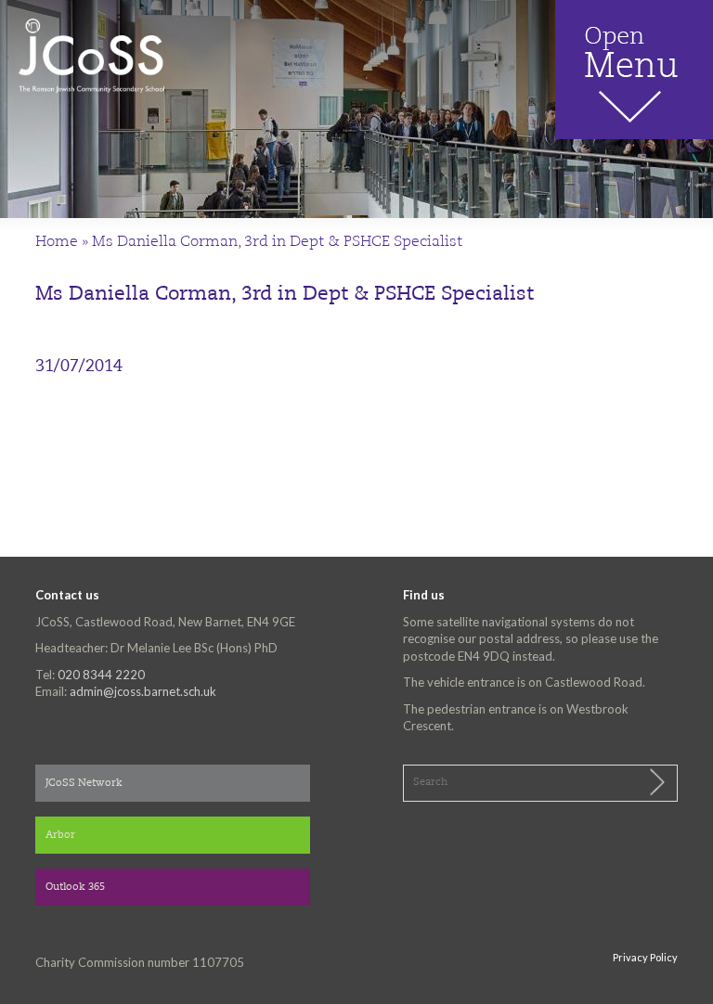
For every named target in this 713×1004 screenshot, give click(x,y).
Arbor (60, 835)
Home (56, 242)
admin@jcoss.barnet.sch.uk (143, 691)
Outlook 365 (75, 887)
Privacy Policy (645, 957)
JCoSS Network (84, 784)
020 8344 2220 (101, 674)
